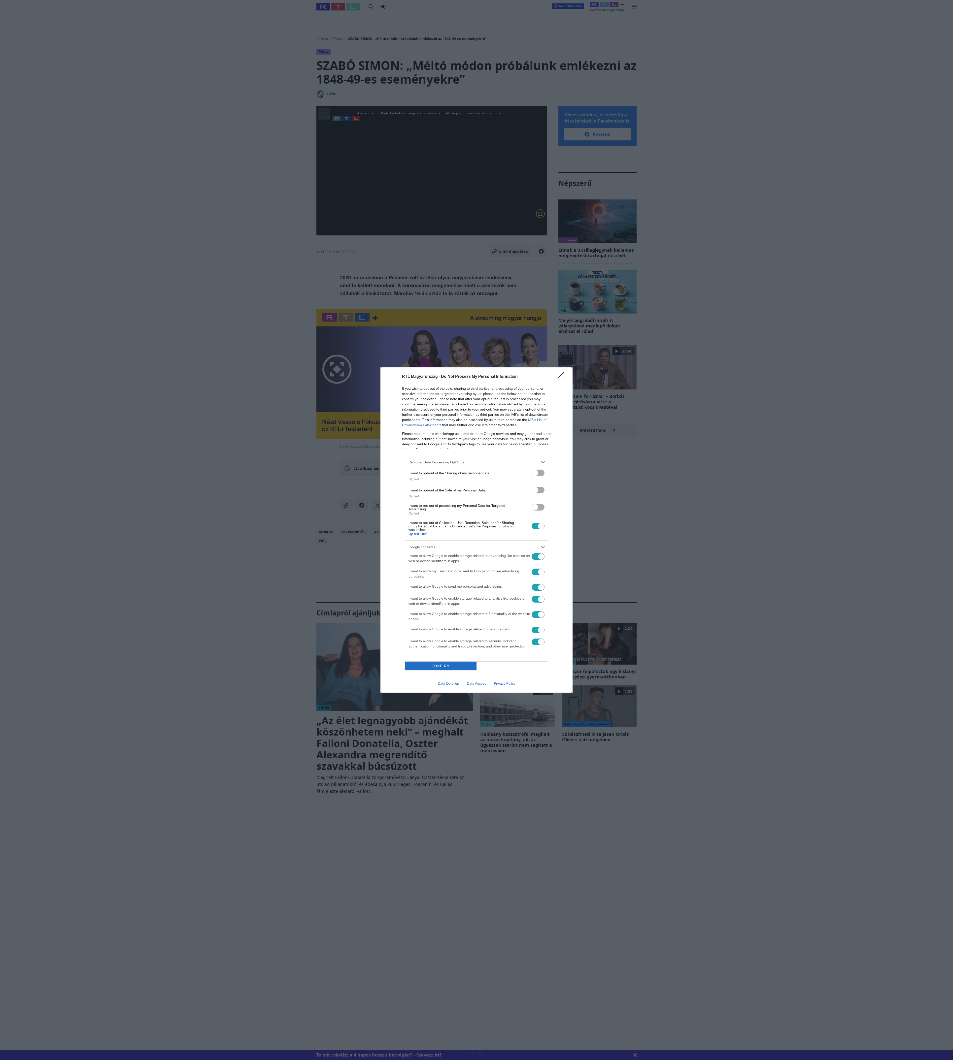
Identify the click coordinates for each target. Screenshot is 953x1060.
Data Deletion (448, 683)
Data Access (476, 683)
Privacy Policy (504, 683)
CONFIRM (441, 666)
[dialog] (476, 530)
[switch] (538, 473)
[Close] (562, 377)
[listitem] (476, 462)
